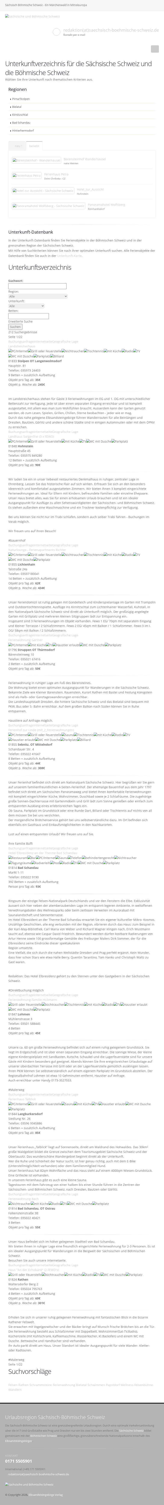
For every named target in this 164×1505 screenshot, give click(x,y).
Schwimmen (96, 1385)
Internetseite (43, 341)
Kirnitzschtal (20, 115)
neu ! (18, 146)
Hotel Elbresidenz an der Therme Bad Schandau (42, 853)
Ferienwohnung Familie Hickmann (32, 1000)
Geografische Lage (65, 341)
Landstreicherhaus (21, 346)
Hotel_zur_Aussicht (90, 189)
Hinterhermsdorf (23, 130)
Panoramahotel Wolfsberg (106, 205)
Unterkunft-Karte (69, 256)
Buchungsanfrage (21, 341)
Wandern (15, 1390)
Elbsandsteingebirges (18, 1441)
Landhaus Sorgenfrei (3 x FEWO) (31, 436)
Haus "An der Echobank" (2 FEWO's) (33, 1270)
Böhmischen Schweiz (43, 1436)
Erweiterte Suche (20, 321)
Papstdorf (113, 1385)
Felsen (13, 1385)
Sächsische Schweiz (131, 1430)
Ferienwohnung (64, 1385)
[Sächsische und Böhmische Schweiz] (34, 16)
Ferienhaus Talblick (22, 1099)
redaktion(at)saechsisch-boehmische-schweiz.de (111, 30)
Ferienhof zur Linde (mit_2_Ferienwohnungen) (41, 730)
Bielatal (16, 107)
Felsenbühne (143, 1385)
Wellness (127, 1385)
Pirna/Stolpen (21, 99)
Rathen (23, 1385)
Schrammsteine (40, 1385)
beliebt (34, 146)
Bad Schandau (21, 122)
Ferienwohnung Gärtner (25, 640)
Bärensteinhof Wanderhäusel (85, 159)
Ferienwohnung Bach (23, 1199)
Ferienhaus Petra (56, 174)
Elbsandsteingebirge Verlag (46, 1495)
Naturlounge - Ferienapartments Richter (37, 550)
